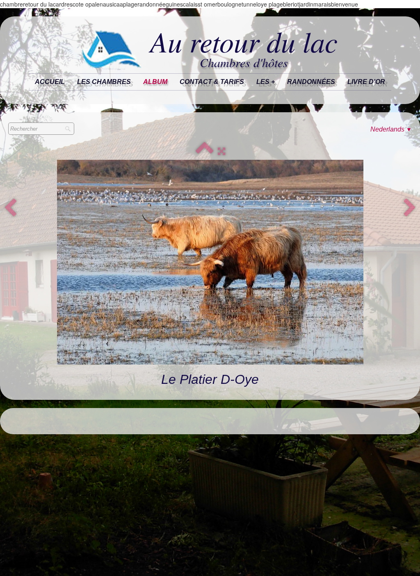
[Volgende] (410, 208)
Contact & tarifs (212, 81)
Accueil (50, 81)
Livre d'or (366, 81)
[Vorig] (10, 208)
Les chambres (104, 81)
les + (265, 81)
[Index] (205, 151)
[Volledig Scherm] (221, 151)
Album (155, 81)
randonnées (311, 81)
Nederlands (391, 129)
